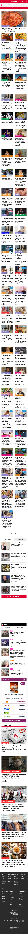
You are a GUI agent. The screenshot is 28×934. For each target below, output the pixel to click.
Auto (11, 904)
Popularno (20, 627)
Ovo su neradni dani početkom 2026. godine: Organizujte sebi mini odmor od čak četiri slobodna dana (13, 749)
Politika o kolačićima (21, 899)
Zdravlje (3, 898)
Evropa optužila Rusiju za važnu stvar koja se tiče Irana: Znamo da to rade (18, 544)
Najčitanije (8, 539)
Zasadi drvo (4, 885)
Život (3, 893)
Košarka (16, 878)
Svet (11, 891)
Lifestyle (5, 891)
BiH (11, 899)
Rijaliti (9, 876)
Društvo (3, 878)
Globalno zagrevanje (12, 895)
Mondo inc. (22, 891)
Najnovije (20, 539)
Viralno (23, 874)
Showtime (16, 886)
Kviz (9, 881)
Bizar (22, 876)
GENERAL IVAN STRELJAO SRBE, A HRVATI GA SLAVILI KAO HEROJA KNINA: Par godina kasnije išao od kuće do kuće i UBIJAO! (13, 778)
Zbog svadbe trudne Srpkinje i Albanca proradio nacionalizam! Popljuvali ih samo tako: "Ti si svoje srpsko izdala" (12, 807)
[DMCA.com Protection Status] (14, 928)
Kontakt (20, 894)
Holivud (9, 880)
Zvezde (9, 878)
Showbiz (11, 874)
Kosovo (3, 886)
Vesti (3, 874)
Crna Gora (12, 901)
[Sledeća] (15, 533)
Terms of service (22, 906)
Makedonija (12, 902)
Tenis (15, 880)
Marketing (21, 896)
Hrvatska (12, 897)
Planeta (11, 893)
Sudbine (3, 888)
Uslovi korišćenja (22, 901)
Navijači (16, 884)
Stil (2, 894)
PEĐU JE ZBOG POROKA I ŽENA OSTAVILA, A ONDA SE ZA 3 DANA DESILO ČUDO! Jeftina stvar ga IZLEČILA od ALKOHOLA (18, 578)
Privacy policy (21, 904)
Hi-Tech (3, 900)
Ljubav (3, 896)
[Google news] (23, 921)
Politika (3, 876)
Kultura (3, 901)
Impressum (21, 893)
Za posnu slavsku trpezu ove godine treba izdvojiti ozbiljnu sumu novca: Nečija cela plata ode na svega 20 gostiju (13, 863)
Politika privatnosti (22, 902)
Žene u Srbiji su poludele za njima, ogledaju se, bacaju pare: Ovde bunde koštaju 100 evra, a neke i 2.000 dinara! (13, 835)
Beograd (3, 883)
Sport (16, 874)
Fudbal (15, 876)
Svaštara (22, 878)
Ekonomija (4, 881)
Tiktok (22, 880)
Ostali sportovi (16, 882)
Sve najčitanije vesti (14, 596)
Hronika (3, 880)
